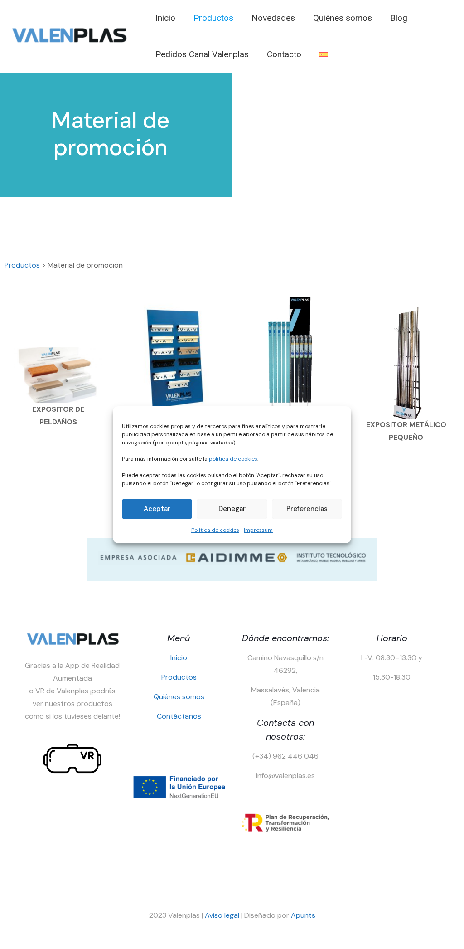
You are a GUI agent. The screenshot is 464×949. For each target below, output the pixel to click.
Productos (22, 265)
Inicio (178, 657)
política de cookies (233, 458)
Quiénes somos (179, 696)
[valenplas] (68, 41)
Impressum (258, 530)
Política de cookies (215, 530)
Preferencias (307, 508)
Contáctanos (179, 716)
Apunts (303, 915)
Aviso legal (222, 915)
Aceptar (157, 508)
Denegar (232, 508)
